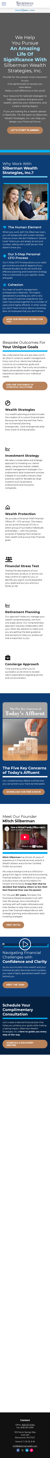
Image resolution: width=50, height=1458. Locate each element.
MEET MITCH (13, 925)
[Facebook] (18, 1450)
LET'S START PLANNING (25, 130)
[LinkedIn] (27, 1450)
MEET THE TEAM (15, 985)
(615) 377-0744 (28, 1425)
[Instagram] (31, 1450)
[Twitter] (22, 1450)
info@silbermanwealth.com (25, 1446)
